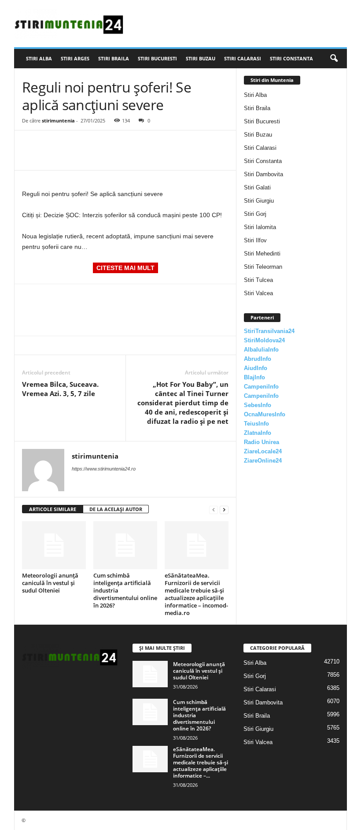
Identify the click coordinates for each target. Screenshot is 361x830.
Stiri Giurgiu (259, 200)
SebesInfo (257, 405)
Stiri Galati (257, 187)
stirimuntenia (58, 120)
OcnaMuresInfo (264, 414)
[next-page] (224, 509)
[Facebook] (31, 143)
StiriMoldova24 (264, 340)
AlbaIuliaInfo (261, 349)
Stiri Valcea (258, 293)
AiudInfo (255, 368)
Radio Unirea (261, 442)
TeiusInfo (256, 423)
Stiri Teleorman (263, 266)
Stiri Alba (39, 58)
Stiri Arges (75, 58)
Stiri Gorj (255, 214)
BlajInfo (254, 377)
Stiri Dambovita (263, 174)
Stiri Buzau (200, 58)
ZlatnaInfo (257, 433)
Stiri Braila (113, 58)
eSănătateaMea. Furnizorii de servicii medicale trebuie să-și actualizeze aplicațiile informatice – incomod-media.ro (196, 594)
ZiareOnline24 (263, 460)
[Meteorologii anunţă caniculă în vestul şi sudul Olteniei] (54, 545)
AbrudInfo (257, 359)
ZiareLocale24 (263, 451)
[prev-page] (213, 509)
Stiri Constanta (291, 58)
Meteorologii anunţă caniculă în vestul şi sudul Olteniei (50, 582)
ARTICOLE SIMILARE (52, 509)
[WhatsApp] (91, 143)
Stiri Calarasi (242, 58)
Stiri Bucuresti (157, 58)
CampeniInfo (261, 386)
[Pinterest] (71, 143)
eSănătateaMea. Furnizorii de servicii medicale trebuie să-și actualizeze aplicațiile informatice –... (200, 762)
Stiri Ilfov (255, 240)
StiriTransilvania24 (269, 331)
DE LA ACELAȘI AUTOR (115, 509)
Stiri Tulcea (258, 280)
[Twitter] (51, 143)
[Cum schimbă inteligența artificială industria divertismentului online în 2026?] (125, 545)
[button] (333, 58)
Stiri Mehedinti (262, 253)
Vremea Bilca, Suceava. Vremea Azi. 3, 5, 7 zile (60, 389)
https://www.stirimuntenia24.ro (104, 468)
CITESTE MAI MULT (125, 267)
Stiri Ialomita (260, 227)
